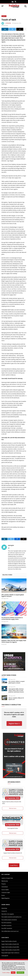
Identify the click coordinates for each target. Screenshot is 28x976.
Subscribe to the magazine (7, 914)
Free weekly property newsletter (9, 919)
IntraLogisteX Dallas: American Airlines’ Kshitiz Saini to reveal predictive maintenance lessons (16, 690)
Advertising (4, 908)
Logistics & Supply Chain (7, 878)
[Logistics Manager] (14, 6)
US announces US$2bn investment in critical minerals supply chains (12, 618)
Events (3, 895)
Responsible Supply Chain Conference (10, 952)
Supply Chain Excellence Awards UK (13, 853)
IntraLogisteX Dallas (12, 828)
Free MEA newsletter (6, 925)
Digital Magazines (5, 898)
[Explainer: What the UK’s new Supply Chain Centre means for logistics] (14, 631)
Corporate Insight (5, 892)
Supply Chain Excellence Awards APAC (10, 949)
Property (3, 883)
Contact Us (4, 911)
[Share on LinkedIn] (5, 29)
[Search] (25, 6)
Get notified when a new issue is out (10, 931)
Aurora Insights (5, 889)
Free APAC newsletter (6, 928)
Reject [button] (13, 972)
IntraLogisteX (4, 955)
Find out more (12, 808)
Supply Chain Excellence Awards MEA (10, 947)
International (4, 886)
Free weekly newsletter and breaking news (11, 916)
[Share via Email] (19, 29)
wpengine (8, 23)
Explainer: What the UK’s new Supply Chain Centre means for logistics (13, 641)
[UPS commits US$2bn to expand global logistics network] (14, 585)
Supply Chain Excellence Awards (9, 941)
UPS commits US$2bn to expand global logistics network (12, 595)
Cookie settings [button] (6, 972)
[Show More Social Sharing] (25, 29)
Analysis (4, 16)
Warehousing (4, 881)
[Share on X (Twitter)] (12, 29)
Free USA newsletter (6, 922)
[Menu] (2, 6)
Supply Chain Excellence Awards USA (10, 944)
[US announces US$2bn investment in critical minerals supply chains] (14, 608)
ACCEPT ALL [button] (20, 972)
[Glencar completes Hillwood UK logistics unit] (4, 697)
